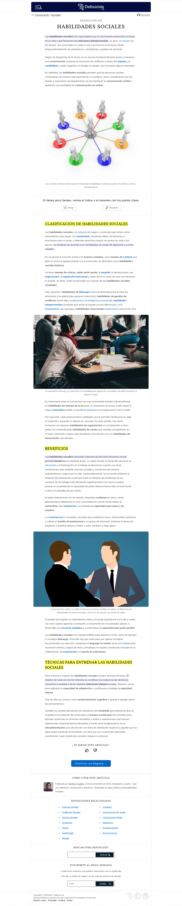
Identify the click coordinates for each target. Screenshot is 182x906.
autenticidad (67, 833)
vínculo (125, 41)
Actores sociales (70, 817)
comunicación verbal (112, 817)
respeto (121, 61)
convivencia (55, 517)
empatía (105, 272)
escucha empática (72, 628)
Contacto (61, 900)
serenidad (58, 410)
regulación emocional (75, 276)
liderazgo (84, 292)
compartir (107, 807)
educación (50, 465)
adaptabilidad (52, 309)
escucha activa (110, 833)
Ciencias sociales (70, 807)
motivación (69, 506)
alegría (65, 828)
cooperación (69, 651)
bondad (65, 838)
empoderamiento (110, 828)
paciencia (92, 410)
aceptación (67, 823)
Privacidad (52, 900)
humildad (125, 643)
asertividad (83, 236)
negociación (52, 276)
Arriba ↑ (70, 900)
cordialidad (51, 65)
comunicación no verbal (114, 812)
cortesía (127, 257)
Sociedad (56, 15)
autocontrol (112, 309)
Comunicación (42, 15)
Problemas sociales (71, 812)
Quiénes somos (39, 900)
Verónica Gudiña (76, 784)
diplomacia (108, 823)
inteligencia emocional (99, 300)
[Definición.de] (91, 7)
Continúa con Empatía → (91, 763)
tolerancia (77, 300)
